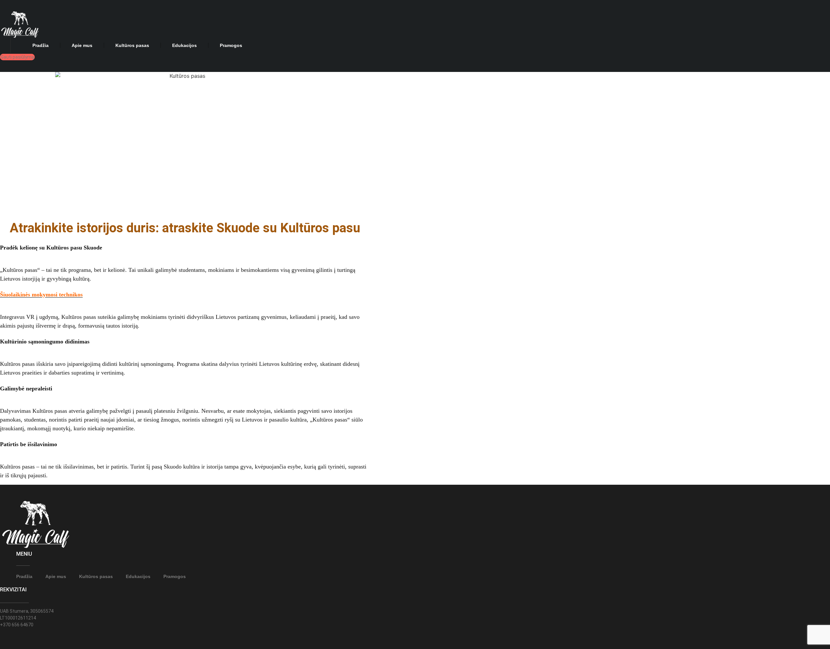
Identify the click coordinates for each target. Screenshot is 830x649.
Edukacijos (184, 45)
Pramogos (231, 45)
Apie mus (82, 45)
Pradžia (40, 45)
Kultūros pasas (132, 45)
